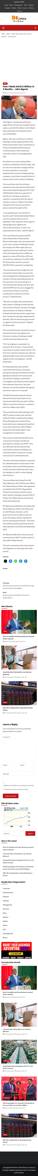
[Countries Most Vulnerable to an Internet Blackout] (19, 657)
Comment (7, 737)
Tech (25, 5)
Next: (16, 595)
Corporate (6, 888)
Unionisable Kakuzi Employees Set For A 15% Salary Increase (18, 861)
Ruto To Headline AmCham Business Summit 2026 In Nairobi (18, 848)
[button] (3, 27)
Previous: (18, 585)
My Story (31, 8)
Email (22, 765)
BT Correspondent (9, 677)
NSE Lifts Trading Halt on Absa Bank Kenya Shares (17, 874)
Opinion (19, 11)
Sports (25, 8)
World (20, 8)
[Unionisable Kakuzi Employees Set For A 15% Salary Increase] (19, 1052)
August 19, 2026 (20, 713)
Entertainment (8, 892)
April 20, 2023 (19, 93)
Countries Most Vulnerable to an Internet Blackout (17, 855)
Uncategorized (8, 933)
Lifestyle (7, 8)
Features (31, 5)
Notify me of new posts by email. (16, 789)
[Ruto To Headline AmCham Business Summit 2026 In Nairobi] (19, 622)
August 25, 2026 (19, 641)
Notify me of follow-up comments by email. (18, 785)
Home (6, 5)
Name (5, 765)
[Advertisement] (19, 59)
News (11, 5)
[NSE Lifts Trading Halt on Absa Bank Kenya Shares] (19, 693)
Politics (14, 8)
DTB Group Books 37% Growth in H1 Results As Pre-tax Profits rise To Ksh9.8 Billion (18, 868)
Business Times (9, 93)
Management (18, 5)
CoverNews (31, 1170)
